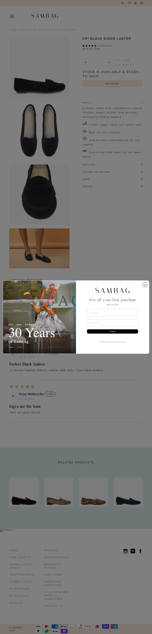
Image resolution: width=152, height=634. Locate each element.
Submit (112, 331)
